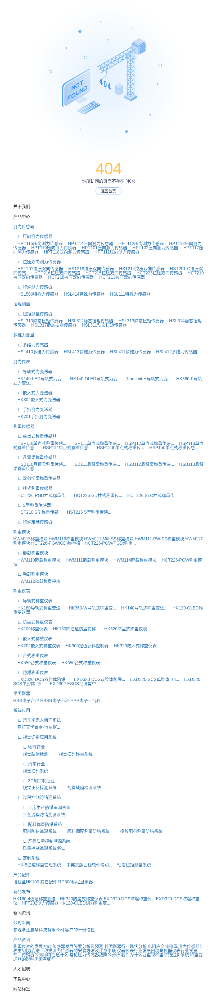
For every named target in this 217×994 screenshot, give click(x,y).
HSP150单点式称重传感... (171, 447)
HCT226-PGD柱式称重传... (41, 495)
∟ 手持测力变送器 (32, 409)
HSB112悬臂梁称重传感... (147, 464)
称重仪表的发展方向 (32, 946)
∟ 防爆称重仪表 (30, 672)
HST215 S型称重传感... (87, 512)
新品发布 (21, 891)
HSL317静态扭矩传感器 (51, 325)
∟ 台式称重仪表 (30, 655)
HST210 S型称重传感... (37, 512)
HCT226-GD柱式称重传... (96, 495)
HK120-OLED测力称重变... (85, 903)
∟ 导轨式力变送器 (32, 371)
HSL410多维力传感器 (35, 352)
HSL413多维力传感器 (82, 352)
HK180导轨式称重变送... (38, 608)
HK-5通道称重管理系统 (37, 865)
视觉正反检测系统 (35, 787)
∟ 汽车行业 (29, 764)
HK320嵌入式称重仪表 (133, 646)
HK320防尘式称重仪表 (123, 629)
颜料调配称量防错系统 (84, 831)
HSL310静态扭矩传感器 (38, 321)
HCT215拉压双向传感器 (106, 273)
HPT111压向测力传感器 (114, 252)
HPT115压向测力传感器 (38, 243)
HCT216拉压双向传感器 (55, 273)
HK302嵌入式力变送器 (36, 399)
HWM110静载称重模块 (36, 560)
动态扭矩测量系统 (132, 865)
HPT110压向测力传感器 (51, 248)
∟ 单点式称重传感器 (35, 436)
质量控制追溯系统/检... (39, 848)
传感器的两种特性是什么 (45, 955)
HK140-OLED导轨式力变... (93, 379)
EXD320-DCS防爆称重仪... (129, 899)
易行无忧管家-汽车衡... (36, 727)
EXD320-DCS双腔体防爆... (41, 679)
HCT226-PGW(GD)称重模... (57, 543)
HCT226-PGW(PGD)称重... (110, 543)
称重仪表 (21, 591)
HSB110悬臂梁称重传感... (39, 464)
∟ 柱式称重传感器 (32, 488)
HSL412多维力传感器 (174, 352)
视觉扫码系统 (30, 771)
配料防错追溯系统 (35, 831)
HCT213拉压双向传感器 (120, 277)
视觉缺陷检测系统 (79, 787)
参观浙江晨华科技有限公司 (38, 930)
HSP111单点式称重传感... (93, 443)
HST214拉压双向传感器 (140, 268)
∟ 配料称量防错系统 (37, 824)
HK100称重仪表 (30, 629)
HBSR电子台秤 (54, 700)
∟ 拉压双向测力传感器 (37, 262)
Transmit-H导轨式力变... (146, 379)
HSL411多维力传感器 (128, 352)
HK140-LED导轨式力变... (39, 379)
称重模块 (21, 532)
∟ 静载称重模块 (30, 553)
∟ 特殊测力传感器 (32, 287)
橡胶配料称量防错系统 (136, 831)
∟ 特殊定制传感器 (32, 522)
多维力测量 (23, 335)
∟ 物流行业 (29, 747)
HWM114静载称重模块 (132, 560)
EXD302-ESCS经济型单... (72, 683)
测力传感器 (23, 226)
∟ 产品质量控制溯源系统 (41, 841)
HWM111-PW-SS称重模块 (159, 539)
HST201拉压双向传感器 (38, 268)
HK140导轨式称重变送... (142, 608)
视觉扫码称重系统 (71, 754)
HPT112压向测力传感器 (139, 243)
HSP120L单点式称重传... (118, 447)
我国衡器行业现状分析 (125, 946)
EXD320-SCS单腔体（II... (152, 679)
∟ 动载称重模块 (30, 574)
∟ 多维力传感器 (30, 345)
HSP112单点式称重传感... (147, 443)
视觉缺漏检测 (30, 754)
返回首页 (108, 191)
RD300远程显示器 (75, 882)
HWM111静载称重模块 (84, 560)
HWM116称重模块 (66, 539)
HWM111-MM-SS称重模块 (109, 539)
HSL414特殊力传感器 (82, 294)
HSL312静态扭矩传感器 (88, 321)
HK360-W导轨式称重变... (90, 608)
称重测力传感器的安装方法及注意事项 (80, 950)
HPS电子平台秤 (85, 700)
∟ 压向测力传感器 (32, 236)
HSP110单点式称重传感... (39, 443)
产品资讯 (21, 939)
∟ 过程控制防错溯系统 (37, 797)
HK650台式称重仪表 (78, 663)
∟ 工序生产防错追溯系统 (41, 807)
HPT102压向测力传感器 (153, 248)
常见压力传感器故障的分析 (94, 955)
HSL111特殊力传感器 (128, 294)
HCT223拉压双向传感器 (157, 273)
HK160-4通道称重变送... (36, 899)
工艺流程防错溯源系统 (39, 814)
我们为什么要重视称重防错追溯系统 (155, 955)
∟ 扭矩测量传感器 (32, 314)
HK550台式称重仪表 (34, 663)
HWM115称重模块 (30, 539)
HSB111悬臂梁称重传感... (93, 464)
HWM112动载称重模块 (36, 581)
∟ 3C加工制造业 (34, 781)
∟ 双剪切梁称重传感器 (37, 478)
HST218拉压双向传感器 (89, 268)
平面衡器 (21, 693)
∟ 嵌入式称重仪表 (32, 638)
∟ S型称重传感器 (32, 505)
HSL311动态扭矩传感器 (102, 325)
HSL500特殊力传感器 (35, 294)
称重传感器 (23, 426)
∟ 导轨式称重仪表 (32, 601)
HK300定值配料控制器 (84, 646)
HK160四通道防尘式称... (74, 629)
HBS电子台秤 (26, 700)
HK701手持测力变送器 (36, 416)
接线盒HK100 (26, 882)
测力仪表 (21, 361)
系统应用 (21, 710)
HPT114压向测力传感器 (88, 243)
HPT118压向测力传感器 (64, 252)
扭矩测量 (21, 304)
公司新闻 (21, 922)
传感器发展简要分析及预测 (77, 946)
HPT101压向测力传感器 (102, 248)
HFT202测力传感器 (40, 903)
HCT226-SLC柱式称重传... (150, 495)
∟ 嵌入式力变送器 (32, 393)
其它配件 (48, 882)
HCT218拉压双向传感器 (69, 277)
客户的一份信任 (80, 930)
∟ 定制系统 (26, 858)
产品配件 (21, 875)
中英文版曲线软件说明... (87, 865)
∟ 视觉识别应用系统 (35, 737)
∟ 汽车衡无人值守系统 (37, 720)
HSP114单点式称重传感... (65, 447)
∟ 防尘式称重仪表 (32, 622)
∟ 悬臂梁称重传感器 (35, 457)
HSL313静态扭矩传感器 (139, 321)
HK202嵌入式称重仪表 (36, 646)
